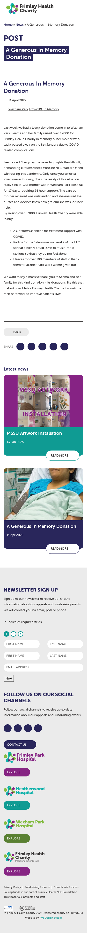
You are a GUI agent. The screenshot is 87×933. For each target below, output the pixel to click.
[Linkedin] (38, 728)
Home (8, 25)
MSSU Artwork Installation (34, 433)
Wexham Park (18, 109)
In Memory (51, 109)
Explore (13, 772)
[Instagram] (28, 728)
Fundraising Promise (37, 887)
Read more (60, 455)
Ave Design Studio (51, 917)
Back (17, 332)
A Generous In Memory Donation (41, 526)
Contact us (17, 745)
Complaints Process (66, 887)
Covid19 (36, 109)
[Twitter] (18, 728)
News (20, 25)
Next (9, 678)
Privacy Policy (12, 887)
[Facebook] (8, 728)
